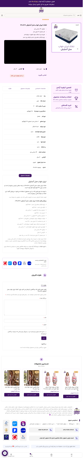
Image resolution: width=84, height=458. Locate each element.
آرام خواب (65, 446)
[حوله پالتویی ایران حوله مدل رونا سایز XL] (31, 378)
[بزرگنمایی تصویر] (77, 49)
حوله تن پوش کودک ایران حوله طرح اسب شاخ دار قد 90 (51, 388)
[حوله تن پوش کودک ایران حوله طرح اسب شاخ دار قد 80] (71, 378)
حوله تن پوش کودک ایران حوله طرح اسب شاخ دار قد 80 (72, 389)
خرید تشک (42, 247)
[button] (71, 396)
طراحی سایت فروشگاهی (21, 446)
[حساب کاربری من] (2, 15)
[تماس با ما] (5, 453)
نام (45, 318)
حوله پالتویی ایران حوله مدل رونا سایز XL (32, 388)
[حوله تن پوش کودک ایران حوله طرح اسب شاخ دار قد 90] (51, 378)
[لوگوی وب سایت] (41, 10)
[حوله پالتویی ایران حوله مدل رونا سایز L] (12, 378)
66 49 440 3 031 (68, 430)
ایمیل (44, 325)
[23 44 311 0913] (50, 430)
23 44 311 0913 (43, 430)
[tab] (43, 285)
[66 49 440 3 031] (76, 430)
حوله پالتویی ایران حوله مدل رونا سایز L (12, 388)
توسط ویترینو (8, 446)
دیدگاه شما (42, 298)
